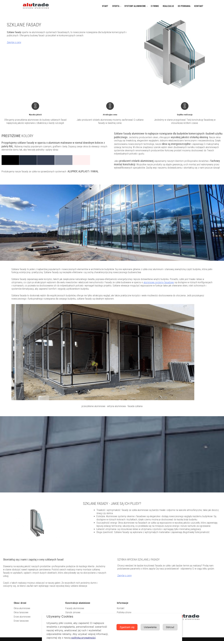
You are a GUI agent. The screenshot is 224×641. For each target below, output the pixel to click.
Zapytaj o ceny (14, 42)
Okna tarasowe (21, 612)
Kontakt (198, 6)
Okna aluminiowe (22, 608)
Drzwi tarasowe (21, 620)
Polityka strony (124, 612)
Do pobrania (184, 6)
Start (105, 6)
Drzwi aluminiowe (22, 616)
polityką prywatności (83, 637)
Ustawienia (150, 627)
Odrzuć (170, 627)
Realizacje (168, 6)
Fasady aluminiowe (74, 608)
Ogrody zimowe (72, 612)
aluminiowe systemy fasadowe (159, 282)
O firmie (155, 6)
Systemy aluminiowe (135, 6)
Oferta (115, 6)
